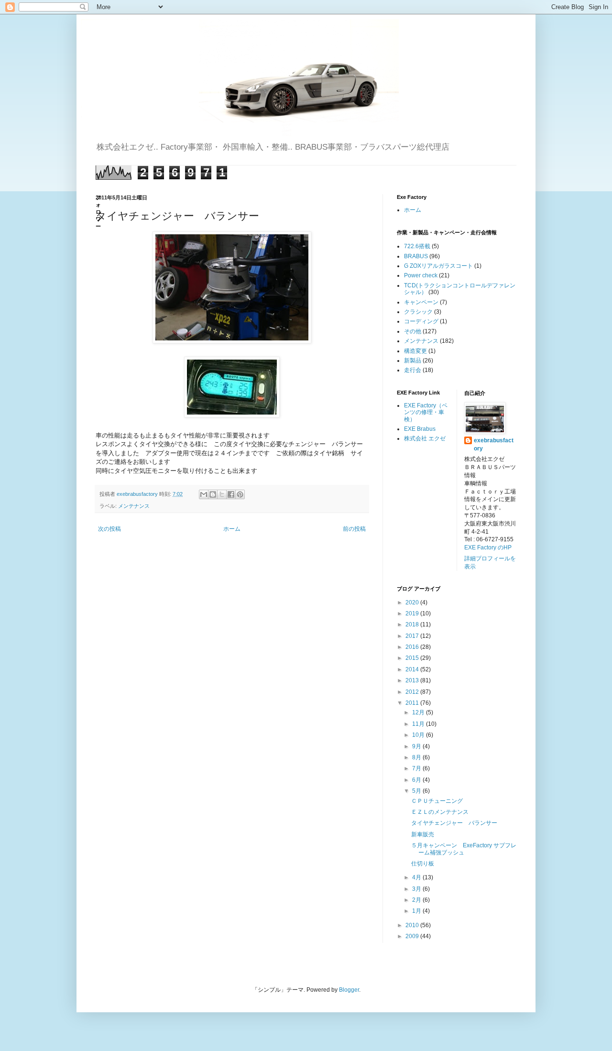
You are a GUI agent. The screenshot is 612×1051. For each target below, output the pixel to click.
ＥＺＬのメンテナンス (440, 812)
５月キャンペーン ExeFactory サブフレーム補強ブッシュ (463, 848)
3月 (417, 889)
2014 (412, 669)
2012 (412, 692)
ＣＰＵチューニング (437, 801)
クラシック (418, 311)
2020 (412, 602)
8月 (417, 757)
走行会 (412, 370)
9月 (417, 746)
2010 (412, 925)
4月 (417, 877)
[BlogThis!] (213, 494)
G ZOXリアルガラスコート (438, 266)
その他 (412, 331)
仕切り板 (422, 863)
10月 (419, 735)
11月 (419, 724)
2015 (412, 658)
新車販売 (422, 834)
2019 (412, 613)
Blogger (349, 989)
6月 (417, 780)
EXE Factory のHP (488, 547)
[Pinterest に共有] (240, 494)
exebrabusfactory (494, 444)
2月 (417, 900)
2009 (412, 936)
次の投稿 (109, 529)
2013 (412, 680)
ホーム (231, 529)
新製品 (412, 360)
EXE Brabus (420, 429)
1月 (417, 911)
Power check (420, 275)
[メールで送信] (203, 494)
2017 (412, 636)
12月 (419, 712)
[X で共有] (222, 494)
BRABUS (416, 256)
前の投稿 (354, 529)
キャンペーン (421, 302)
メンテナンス (134, 506)
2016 (412, 647)
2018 (412, 624)
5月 (417, 791)
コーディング (421, 321)
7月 (417, 768)
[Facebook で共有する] (231, 494)
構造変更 (415, 351)
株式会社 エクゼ (425, 438)
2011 (412, 703)
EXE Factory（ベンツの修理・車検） (426, 412)
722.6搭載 (417, 246)
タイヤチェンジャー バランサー (454, 823)
